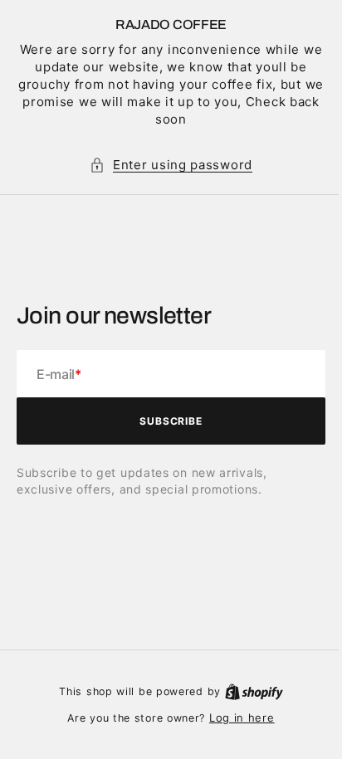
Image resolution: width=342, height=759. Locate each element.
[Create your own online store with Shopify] (247, 691)
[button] (165, 164)
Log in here (235, 717)
